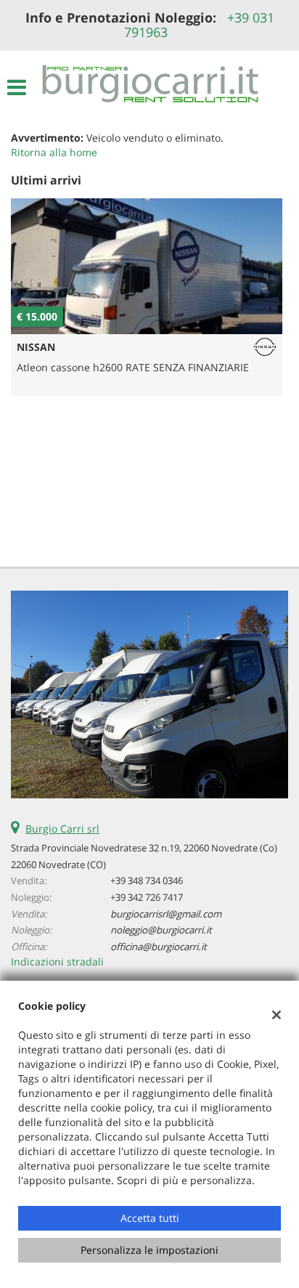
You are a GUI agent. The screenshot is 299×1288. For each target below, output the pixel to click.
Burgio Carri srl (62, 828)
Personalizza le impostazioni (149, 1250)
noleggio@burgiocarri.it (161, 929)
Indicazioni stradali (57, 961)
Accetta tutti (149, 1218)
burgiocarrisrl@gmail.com (165, 913)
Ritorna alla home (54, 152)
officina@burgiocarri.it (158, 946)
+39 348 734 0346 (146, 880)
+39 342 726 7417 (146, 897)
